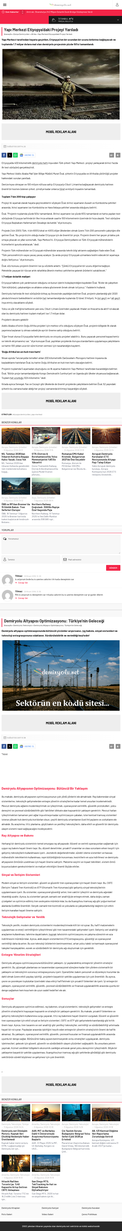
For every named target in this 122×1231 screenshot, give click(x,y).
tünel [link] (62, 188)
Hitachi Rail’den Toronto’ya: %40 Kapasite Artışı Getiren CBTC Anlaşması (14, 1185)
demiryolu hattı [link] (40, 162)
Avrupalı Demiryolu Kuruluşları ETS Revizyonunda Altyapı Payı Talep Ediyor (104, 458)
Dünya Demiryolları (21, 34)
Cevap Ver (23, 582)
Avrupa (5, 447)
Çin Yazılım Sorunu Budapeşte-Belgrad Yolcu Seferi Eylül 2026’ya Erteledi (76, 1135)
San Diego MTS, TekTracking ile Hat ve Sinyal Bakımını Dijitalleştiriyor (44, 1185)
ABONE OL (29, 155)
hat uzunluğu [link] (17, 377)
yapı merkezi (36, 414)
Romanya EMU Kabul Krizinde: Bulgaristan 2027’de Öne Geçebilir (73, 456)
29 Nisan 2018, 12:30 (32, 591)
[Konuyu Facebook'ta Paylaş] (4, 155)
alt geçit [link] (116, 298)
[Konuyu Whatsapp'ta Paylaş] (15, 155)
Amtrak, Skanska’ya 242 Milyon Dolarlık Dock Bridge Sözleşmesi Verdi (59, 12)
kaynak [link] (52, 934)
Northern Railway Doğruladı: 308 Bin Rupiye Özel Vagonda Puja (45, 507)
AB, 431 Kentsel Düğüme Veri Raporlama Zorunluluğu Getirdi (105, 1133)
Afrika (33, 34)
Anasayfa (8, 34)
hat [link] (44, 298)
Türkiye (25, 1124)
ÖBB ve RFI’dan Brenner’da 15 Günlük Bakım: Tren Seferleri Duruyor (16, 507)
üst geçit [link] (102, 298)
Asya (34, 497)
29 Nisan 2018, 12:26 (32, 576)
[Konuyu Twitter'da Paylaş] (9, 155)
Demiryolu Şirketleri (18, 447)
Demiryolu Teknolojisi (22, 625)
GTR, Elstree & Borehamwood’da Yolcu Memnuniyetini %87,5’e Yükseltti (44, 458)
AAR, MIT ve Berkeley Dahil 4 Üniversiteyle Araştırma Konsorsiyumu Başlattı (45, 1135)
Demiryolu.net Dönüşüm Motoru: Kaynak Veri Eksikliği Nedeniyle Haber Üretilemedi (15, 1135)
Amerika (35, 1124)
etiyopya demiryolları (22, 414)
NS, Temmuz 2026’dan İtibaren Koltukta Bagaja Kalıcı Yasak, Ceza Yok (15, 456)
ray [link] (84, 630)
